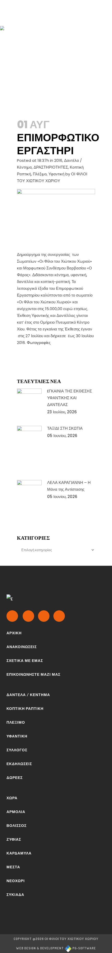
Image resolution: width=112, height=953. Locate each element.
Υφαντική (56, 174)
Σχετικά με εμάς (25, 660)
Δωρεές (15, 777)
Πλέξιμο (40, 174)
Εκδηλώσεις (19, 763)
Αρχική (14, 633)
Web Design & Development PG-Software (56, 948)
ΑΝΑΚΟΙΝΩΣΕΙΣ (22, 646)
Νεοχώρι (16, 880)
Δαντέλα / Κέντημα (28, 694)
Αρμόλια (16, 811)
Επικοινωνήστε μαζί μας (33, 674)
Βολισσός (17, 825)
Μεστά (13, 867)
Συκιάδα (15, 894)
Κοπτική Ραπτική (25, 708)
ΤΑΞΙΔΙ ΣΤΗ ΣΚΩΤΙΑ (65, 428)
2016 (58, 160)
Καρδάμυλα (19, 853)
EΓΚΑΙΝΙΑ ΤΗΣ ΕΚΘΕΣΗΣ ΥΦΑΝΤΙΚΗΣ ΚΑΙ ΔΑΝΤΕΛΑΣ (69, 397)
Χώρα (12, 798)
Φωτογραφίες (39, 342)
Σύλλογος (17, 750)
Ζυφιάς (14, 839)
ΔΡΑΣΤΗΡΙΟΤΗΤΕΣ (51, 167)
